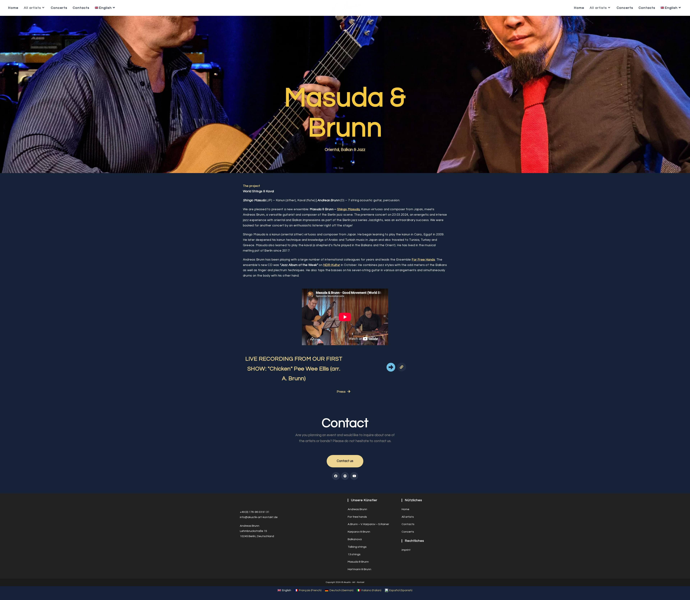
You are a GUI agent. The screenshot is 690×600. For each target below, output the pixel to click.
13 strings (354, 554)
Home (405, 509)
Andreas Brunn (357, 509)
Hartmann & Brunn (359, 569)
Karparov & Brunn (359, 531)
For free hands (357, 516)
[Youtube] (354, 476)
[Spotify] (345, 476)
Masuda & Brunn (358, 561)
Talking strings (357, 546)
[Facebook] (336, 476)
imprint (406, 549)
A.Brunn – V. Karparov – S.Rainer (368, 524)
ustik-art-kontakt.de (264, 517)
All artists (408, 516)
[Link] (401, 367)
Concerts (408, 531)
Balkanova (355, 539)
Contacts (408, 524)
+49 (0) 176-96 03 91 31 (254, 512)
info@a (244, 517)
